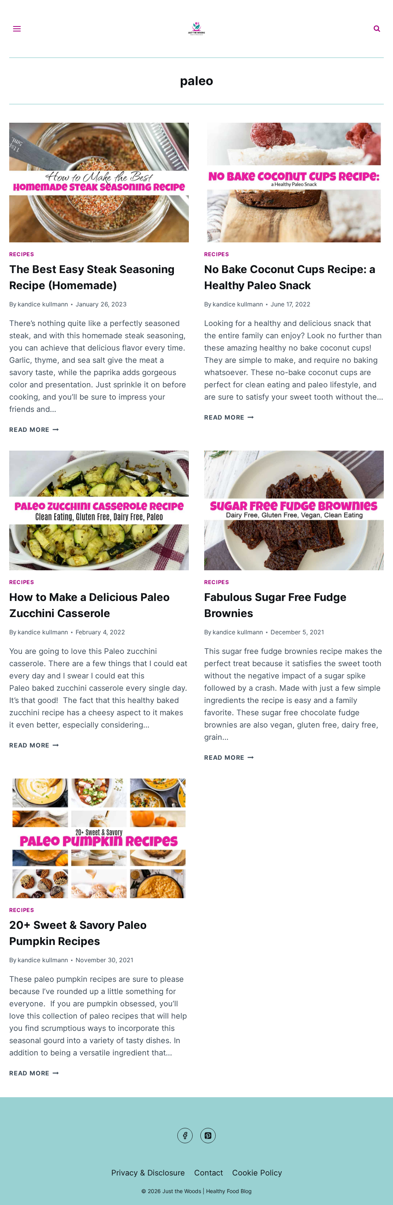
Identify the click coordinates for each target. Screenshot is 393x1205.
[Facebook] (185, 1135)
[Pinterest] (208, 1135)
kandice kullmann (43, 304)
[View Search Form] (377, 29)
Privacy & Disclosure (148, 1172)
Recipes (21, 254)
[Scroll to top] (372, 1192)
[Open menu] (17, 28)
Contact (208, 1172)
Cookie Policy (257, 1172)
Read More (34, 429)
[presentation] (99, 182)
